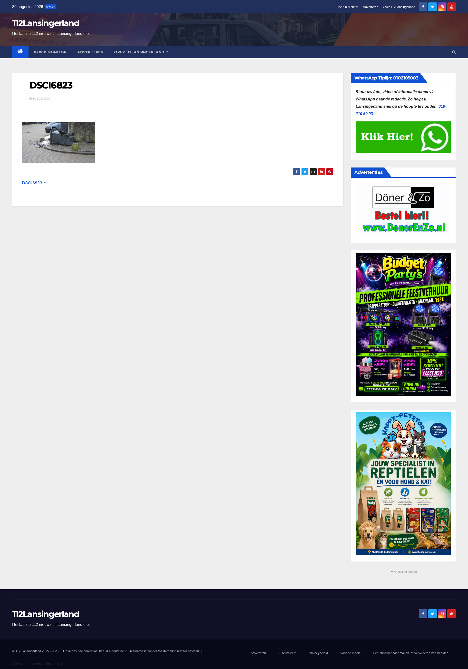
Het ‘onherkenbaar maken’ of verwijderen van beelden (410, 653)
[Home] (20, 52)
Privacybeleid (318, 653)
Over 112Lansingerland (399, 7)
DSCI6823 (50, 85)
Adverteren (370, 7)
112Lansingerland (45, 23)
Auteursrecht (287, 653)
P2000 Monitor (348, 7)
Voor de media (350, 653)
